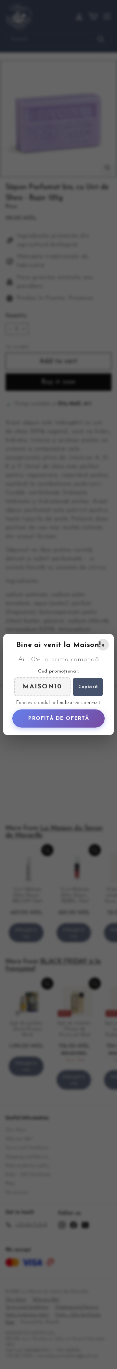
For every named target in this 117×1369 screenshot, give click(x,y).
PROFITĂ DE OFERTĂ (58, 718)
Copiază (88, 686)
